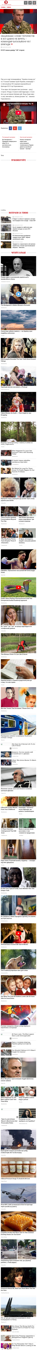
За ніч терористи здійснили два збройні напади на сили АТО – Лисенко (22, 228)
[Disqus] (18, 187)
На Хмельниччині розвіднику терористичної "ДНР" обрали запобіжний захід (21, 237)
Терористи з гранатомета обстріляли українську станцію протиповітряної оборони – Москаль (24, 245)
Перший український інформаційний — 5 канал (6, 3)
